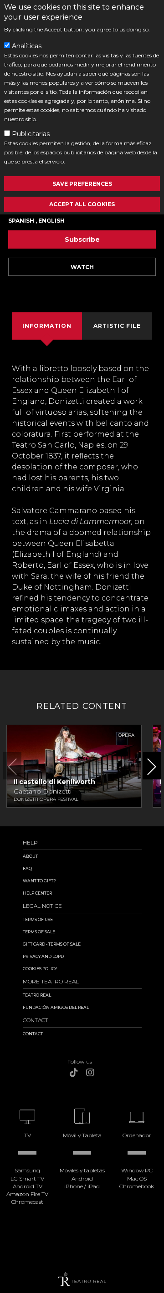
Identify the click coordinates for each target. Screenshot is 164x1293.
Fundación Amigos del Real (56, 1007)
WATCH (82, 267)
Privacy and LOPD (43, 956)
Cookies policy (40, 968)
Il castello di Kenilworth (54, 782)
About (30, 856)
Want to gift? (39, 880)
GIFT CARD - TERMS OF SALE (52, 944)
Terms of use (38, 919)
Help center (37, 893)
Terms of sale (39, 931)
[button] (152, 765)
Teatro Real (37, 995)
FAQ (27, 868)
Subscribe (82, 239)
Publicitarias (31, 134)
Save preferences (82, 183)
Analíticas (26, 46)
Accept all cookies (82, 204)
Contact (33, 1033)
